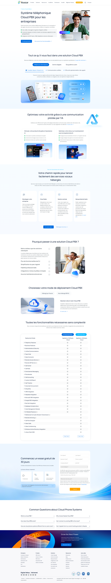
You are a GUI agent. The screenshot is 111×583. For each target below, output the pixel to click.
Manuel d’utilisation (69, 560)
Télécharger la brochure (61, 227)
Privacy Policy (84, 484)
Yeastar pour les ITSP (85, 564)
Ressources (68, 555)
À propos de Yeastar (25, 555)
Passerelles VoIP (39, 560)
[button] (73, 39)
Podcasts (67, 566)
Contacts (22, 578)
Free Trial (66, 436)
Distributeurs (23, 558)
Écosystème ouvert (71, 64)
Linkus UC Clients (39, 557)
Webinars (67, 564)
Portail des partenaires (85, 558)
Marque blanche (54, 558)
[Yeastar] (23, 2)
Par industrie (53, 562)
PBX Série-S (38, 558)
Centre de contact (54, 557)
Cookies (44, 578)
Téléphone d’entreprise (41, 64)
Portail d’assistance (84, 557)
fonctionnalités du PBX (85, 560)
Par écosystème (54, 564)
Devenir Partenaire (24, 557)
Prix (21, 564)
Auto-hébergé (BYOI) (63, 293)
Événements (23, 566)
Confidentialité (39, 578)
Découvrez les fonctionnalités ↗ (43, 41)
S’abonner (68, 568)
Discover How (66, 544)
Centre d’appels (56, 64)
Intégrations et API (54, 560)
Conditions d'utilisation (30, 578)
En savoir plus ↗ (70, 124)
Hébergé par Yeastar (47, 293)
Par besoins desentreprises (54, 567)
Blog (66, 557)
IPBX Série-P (38, 555)
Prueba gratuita (26, 41)
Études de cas (68, 558)
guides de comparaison (85, 562)
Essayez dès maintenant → (81, 60)
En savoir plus (48, 227)
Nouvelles (23, 562)
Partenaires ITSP (24, 560)
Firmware (67, 562)
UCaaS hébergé (54, 555)
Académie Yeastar (84, 566)
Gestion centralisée (39, 562)
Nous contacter (84, 555)
